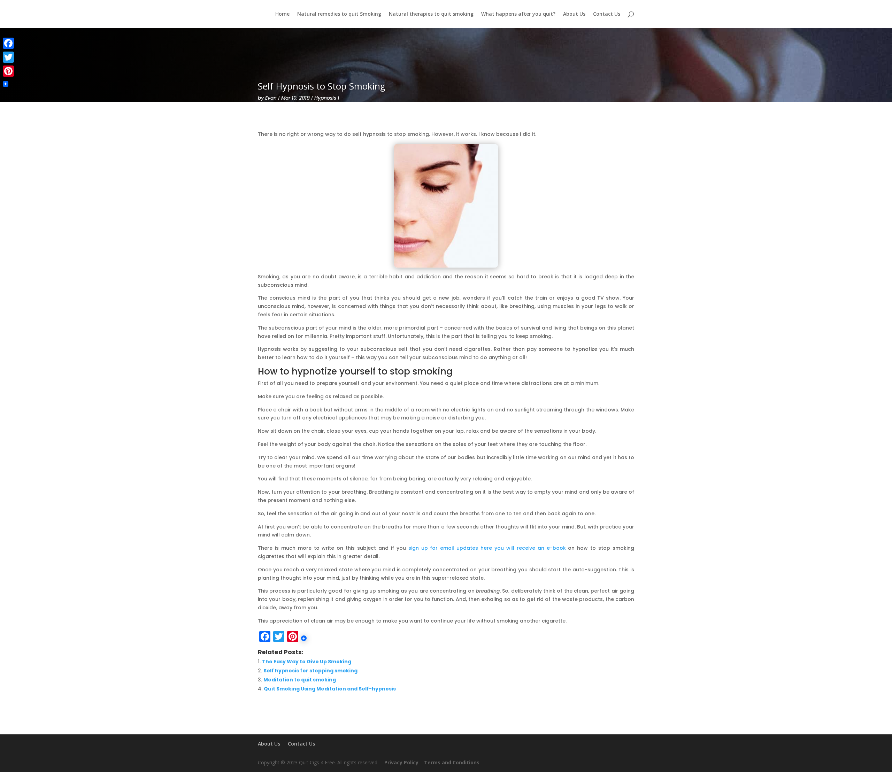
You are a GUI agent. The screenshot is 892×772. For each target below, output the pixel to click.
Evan (271, 97)
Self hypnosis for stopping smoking (310, 670)
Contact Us (606, 14)
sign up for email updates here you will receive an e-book (487, 548)
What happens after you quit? (518, 14)
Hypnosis (325, 97)
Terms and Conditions (453, 762)
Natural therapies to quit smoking (431, 14)
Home (282, 14)
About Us (574, 14)
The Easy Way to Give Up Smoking (306, 661)
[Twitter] (8, 57)
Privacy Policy (401, 762)
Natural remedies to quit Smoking (339, 14)
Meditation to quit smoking (299, 679)
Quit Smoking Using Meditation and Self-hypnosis (330, 688)
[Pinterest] (8, 71)
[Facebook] (8, 43)
